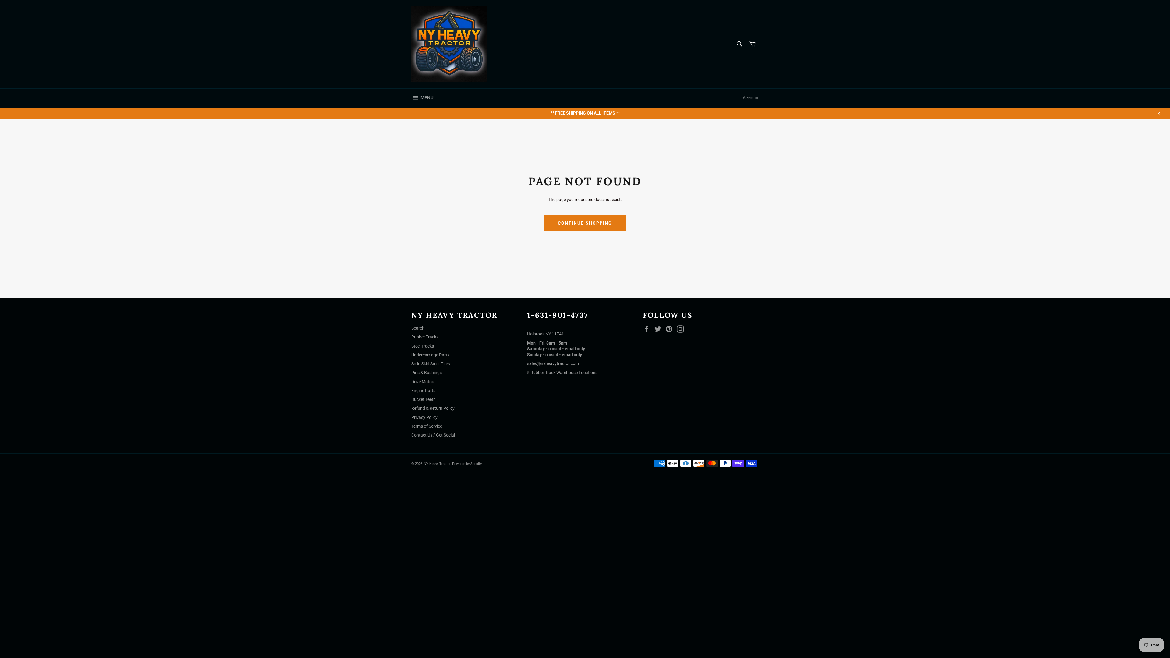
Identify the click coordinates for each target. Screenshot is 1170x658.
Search (417, 328)
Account (751, 97)
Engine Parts (423, 390)
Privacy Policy (424, 417)
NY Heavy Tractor (437, 464)
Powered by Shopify (467, 464)
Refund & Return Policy (433, 408)
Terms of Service (426, 426)
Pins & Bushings (426, 372)
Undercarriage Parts (430, 354)
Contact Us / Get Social (433, 435)
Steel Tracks (422, 346)
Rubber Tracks (424, 336)
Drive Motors (423, 381)
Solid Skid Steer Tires (430, 363)
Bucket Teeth (423, 399)
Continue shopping (585, 223)
